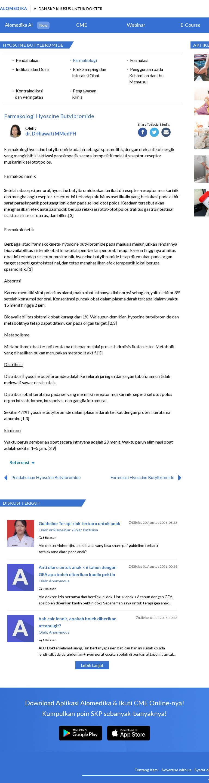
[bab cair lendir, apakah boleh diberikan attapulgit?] (20, 640)
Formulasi (139, 60)
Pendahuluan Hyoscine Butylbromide (46, 477)
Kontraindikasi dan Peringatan (29, 94)
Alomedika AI (19, 25)
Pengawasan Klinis (84, 94)
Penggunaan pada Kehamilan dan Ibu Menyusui (146, 75)
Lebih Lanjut (92, 665)
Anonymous (59, 581)
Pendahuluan (27, 60)
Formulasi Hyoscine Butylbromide (142, 477)
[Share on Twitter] (154, 132)
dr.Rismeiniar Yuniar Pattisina (73, 530)
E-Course (190, 25)
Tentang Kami (146, 769)
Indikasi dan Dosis (33, 69)
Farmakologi (85, 60)
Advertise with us (176, 769)
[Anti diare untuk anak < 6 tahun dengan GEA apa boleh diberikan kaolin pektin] (20, 589)
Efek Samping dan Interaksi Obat (89, 72)
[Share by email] (166, 132)
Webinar (136, 25)
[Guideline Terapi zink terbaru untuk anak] (20, 545)
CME (81, 25)
